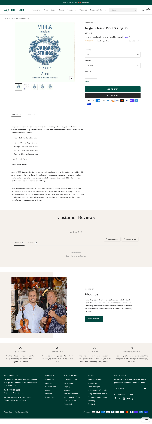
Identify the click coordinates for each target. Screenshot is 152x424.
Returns (66, 390)
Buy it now (112, 95)
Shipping (67, 387)
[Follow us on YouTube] (127, 398)
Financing (91, 401)
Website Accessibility (21, 412)
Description (16, 114)
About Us (48, 383)
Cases (53, 10)
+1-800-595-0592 (13, 390)
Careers (48, 390)
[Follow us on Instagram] (123, 398)
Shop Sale (85, 3)
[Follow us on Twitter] (119, 398)
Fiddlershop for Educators (97, 397)
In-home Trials (93, 383)
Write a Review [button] (131, 239)
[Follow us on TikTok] (132, 398)
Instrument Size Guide (72, 397)
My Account (68, 383)
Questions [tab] (31, 243)
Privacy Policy (50, 397)
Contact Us (49, 380)
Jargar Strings (90, 23)
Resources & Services (98, 10)
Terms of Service (70, 401)
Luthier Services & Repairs (97, 390)
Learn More (93, 319)
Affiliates (48, 394)
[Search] (123, 10)
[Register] (145, 388)
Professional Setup (95, 380)
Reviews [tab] (18, 243)
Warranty (32, 114)
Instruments (36, 10)
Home (6, 18)
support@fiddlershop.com (15, 393)
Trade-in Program (94, 387)
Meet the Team (50, 387)
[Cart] (147, 10)
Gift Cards (91, 404)
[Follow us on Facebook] (114, 398)
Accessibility (68, 404)
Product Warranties (71, 394)
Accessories (71, 10)
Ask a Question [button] (113, 239)
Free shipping (47, 356)
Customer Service (70, 380)
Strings (61, 10)
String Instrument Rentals (97, 394)
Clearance (83, 10)
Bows (46, 10)
